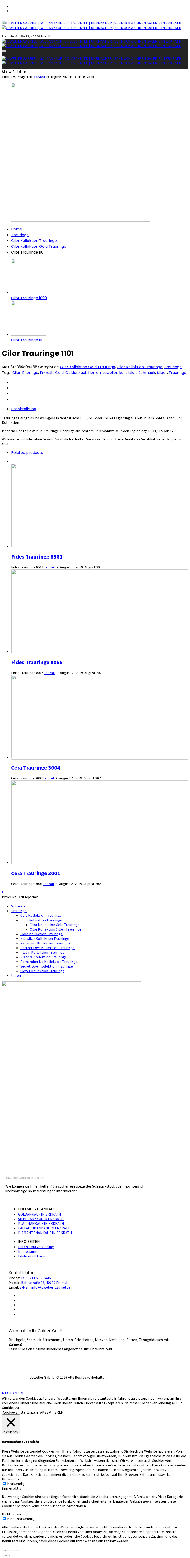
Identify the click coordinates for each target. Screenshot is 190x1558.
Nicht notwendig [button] (15, 1514)
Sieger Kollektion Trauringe (42, 970)
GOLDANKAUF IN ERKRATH (39, 1214)
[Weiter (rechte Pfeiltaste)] (8, 1555)
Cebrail (39, 77)
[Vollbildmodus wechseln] (12, 1550)
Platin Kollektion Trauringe (42, 952)
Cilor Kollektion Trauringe (34, 240)
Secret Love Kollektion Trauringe (46, 966)
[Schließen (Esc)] (4, 1550)
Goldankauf (75, 372)
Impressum (27, 1251)
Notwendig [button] (10, 1479)
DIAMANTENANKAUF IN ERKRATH (45, 1232)
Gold (59, 372)
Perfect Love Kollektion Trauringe (47, 947)
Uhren (16, 975)
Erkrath (47, 372)
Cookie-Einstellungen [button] (20, 1412)
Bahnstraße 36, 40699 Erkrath (44, 1282)
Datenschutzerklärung (36, 1246)
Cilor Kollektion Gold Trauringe (38, 246)
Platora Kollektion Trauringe (43, 957)
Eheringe (30, 372)
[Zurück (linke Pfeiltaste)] (4, 1555)
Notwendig (16, 1483)
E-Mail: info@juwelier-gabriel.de (44, 1287)
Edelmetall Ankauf (33, 1256)
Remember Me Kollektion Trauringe (49, 961)
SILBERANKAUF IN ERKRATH (41, 1218)
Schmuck (146, 372)
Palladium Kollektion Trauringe (45, 943)
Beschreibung (23, 409)
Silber (162, 372)
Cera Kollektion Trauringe (41, 915)
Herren (94, 372)
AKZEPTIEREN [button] (51, 1412)
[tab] (99, 409)
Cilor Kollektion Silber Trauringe (55, 929)
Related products (27, 452)
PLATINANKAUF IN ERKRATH (41, 1223)
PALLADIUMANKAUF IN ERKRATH (44, 1228)
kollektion (128, 372)
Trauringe (20, 235)
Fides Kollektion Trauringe (41, 934)
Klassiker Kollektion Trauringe (44, 938)
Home (16, 229)
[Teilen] (8, 1550)
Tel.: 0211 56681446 (36, 1278)
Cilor (16, 372)
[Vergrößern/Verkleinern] (17, 1550)
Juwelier (109, 372)
